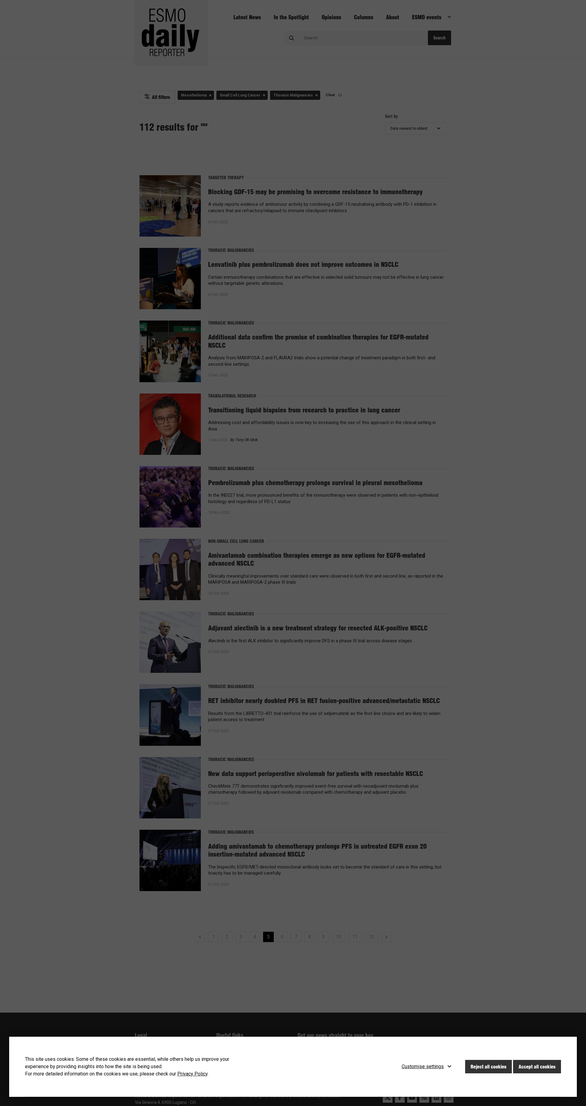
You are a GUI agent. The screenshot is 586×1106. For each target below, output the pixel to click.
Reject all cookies (488, 1067)
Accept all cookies (537, 1067)
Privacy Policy (192, 1074)
